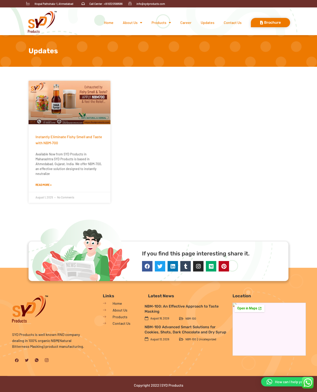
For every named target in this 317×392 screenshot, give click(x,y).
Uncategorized (207, 339)
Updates (207, 22)
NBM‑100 (190, 318)
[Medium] (211, 266)
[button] (286, 381)
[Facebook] (147, 266)
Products (159, 22)
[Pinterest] (224, 266)
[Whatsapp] (36, 360)
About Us (130, 22)
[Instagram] (198, 266)
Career (185, 22)
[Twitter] (160, 266)
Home (108, 22)
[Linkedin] (173, 266)
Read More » (44, 184)
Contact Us (233, 22)
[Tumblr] (185, 266)
